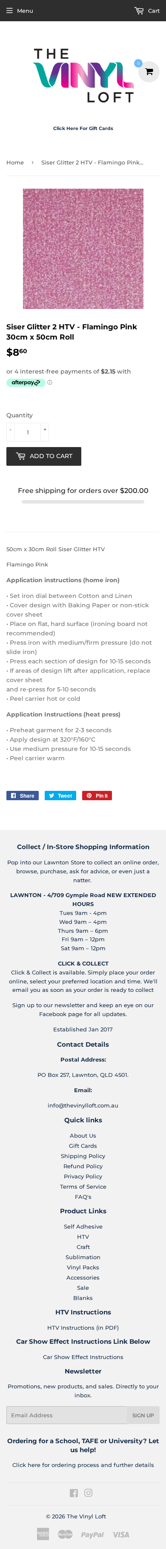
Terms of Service (83, 1186)
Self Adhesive (83, 1226)
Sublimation (83, 1257)
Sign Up (143, 1415)
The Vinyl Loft (86, 1516)
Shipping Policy (83, 1156)
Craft (83, 1246)
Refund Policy (83, 1166)
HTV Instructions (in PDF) (83, 1327)
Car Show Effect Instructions (83, 1357)
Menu (25, 10)
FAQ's (83, 1196)
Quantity (19, 415)
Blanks (83, 1297)
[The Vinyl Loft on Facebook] (73, 1494)
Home (15, 162)
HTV (83, 1236)
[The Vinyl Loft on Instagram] (88, 1494)
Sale (83, 1287)
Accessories (83, 1277)
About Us (83, 1135)
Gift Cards (83, 1145)
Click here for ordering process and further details (83, 1464)
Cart (153, 10)
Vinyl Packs (83, 1267)
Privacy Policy (83, 1176)
